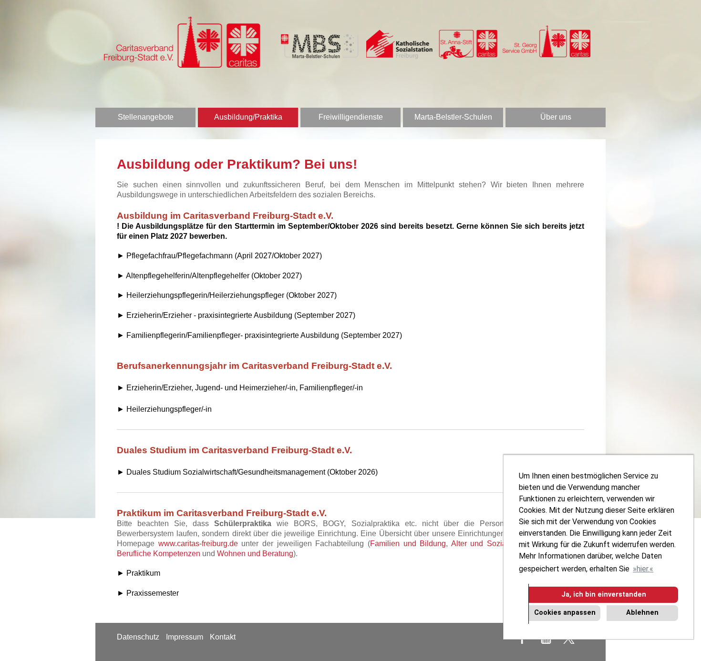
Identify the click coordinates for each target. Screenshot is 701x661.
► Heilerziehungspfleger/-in (164, 409)
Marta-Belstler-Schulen (453, 117)
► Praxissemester (148, 593)
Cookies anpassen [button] (565, 613)
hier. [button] (643, 568)
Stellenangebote (146, 117)
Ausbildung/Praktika (248, 117)
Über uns (555, 117)
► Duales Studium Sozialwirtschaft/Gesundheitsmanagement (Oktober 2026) (247, 472)
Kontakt (223, 637)
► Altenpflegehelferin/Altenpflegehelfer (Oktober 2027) (209, 276)
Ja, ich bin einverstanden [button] (603, 594)
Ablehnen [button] (642, 613)
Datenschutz (138, 637)
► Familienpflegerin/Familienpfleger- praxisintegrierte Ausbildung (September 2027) (259, 335)
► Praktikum (138, 573)
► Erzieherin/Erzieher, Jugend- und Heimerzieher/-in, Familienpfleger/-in (240, 388)
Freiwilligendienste (351, 117)
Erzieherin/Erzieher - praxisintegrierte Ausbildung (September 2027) (240, 315)
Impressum (184, 637)
